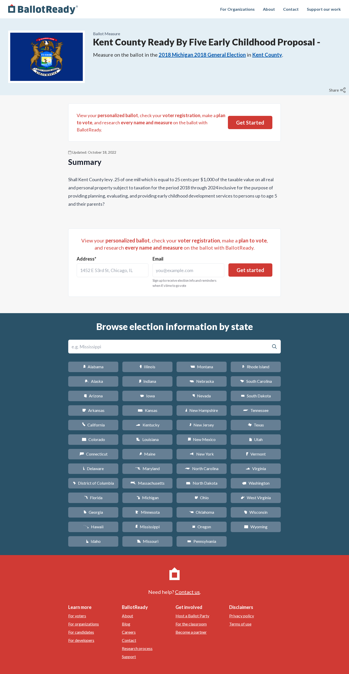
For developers (81, 640)
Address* (86, 259)
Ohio (202, 497)
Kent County (267, 55)
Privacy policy (241, 615)
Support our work (324, 9)
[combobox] (112, 270)
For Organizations (237, 9)
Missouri (147, 541)
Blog (126, 623)
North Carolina (201, 468)
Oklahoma (201, 512)
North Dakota (201, 483)
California (93, 424)
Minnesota (147, 512)
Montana (201, 366)
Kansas (147, 410)
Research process (137, 648)
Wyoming (255, 526)
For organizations (83, 623)
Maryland (147, 468)
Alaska (93, 381)
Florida (93, 497)
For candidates (81, 632)
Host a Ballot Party (192, 615)
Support (129, 656)
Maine (147, 453)
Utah (256, 439)
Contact (291, 9)
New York (202, 453)
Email (158, 259)
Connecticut (93, 453)
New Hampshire (201, 410)
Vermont (256, 453)
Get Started (250, 122)
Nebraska (202, 381)
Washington (256, 483)
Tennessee (256, 410)
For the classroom (191, 623)
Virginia (256, 468)
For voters (77, 615)
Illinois (147, 366)
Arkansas (93, 410)
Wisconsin (255, 512)
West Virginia (256, 497)
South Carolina (256, 381)
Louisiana (147, 439)
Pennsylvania (201, 541)
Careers (129, 632)
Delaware (93, 468)
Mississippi (147, 526)
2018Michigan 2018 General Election (202, 55)
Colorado (93, 439)
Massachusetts (147, 483)
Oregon (201, 526)
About (269, 9)
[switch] (338, 90)
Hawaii (93, 526)
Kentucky (147, 424)
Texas (256, 424)
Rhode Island (255, 366)
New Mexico (202, 439)
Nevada (201, 395)
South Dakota (256, 395)
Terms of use (240, 623)
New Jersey (201, 424)
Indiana (147, 381)
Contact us (187, 592)
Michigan (147, 497)
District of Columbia (93, 483)
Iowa (147, 395)
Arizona (93, 395)
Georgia (93, 512)
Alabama (93, 366)
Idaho (93, 541)
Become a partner (191, 632)
